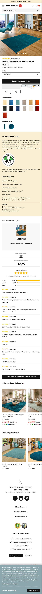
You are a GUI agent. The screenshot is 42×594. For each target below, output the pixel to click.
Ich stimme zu (33, 590)
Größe (4, 70)
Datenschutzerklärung (9, 590)
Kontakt (28, 555)
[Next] (38, 35)
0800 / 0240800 (21, 490)
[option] (21, 1)
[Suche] (38, 10)
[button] (30, 86)
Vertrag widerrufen (16, 556)
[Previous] (3, 35)
